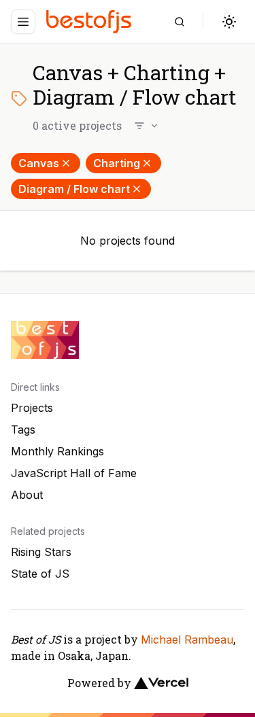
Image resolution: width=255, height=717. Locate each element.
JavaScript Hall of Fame (74, 473)
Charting (116, 163)
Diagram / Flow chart (74, 189)
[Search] (179, 22)
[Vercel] (161, 683)
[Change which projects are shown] (147, 126)
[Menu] (23, 22)
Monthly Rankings (57, 451)
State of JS (40, 573)
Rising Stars (41, 552)
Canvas (38, 163)
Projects (32, 408)
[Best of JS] (90, 21)
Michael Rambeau (187, 639)
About (27, 495)
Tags (23, 429)
